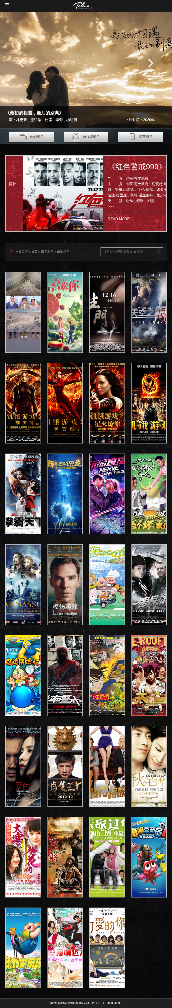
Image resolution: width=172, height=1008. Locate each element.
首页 (34, 252)
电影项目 (37, 137)
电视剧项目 (91, 137)
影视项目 (47, 252)
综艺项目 (146, 137)
